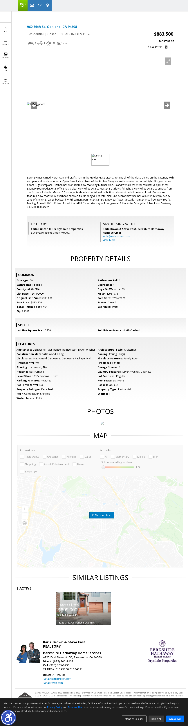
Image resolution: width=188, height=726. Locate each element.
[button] (8, 718)
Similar (5, 84)
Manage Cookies (134, 718)
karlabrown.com (53, 682)
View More (109, 240)
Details (5, 45)
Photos (5, 58)
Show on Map (102, 515)
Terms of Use (75, 707)
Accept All (175, 718)
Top (5, 31)
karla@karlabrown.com (116, 236)
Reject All (156, 718)
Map (5, 71)
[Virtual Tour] (48, 5)
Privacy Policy (54, 707)
